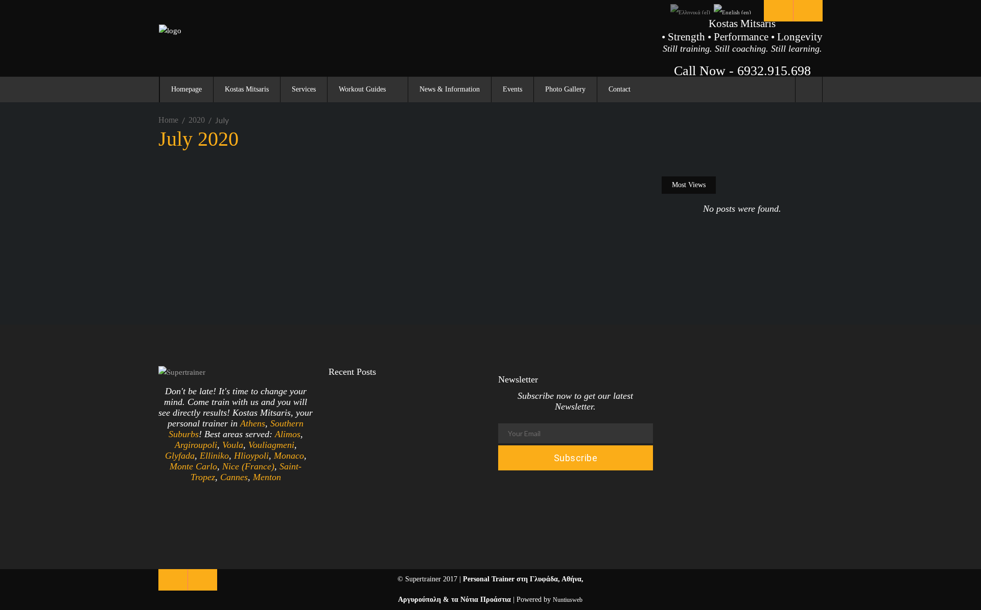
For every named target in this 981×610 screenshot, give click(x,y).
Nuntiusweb (567, 599)
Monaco (289, 455)
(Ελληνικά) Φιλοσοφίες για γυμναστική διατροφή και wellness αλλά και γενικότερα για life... (435, 422)
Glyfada (180, 455)
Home (168, 120)
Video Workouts (243, 182)
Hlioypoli (251, 455)
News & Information (193, 182)
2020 (197, 120)
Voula (232, 445)
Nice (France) (248, 466)
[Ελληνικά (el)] (690, 9)
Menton (267, 477)
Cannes (234, 477)
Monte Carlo (193, 466)
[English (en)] (732, 9)
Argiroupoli (196, 445)
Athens (252, 423)
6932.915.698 (774, 70)
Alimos (287, 434)
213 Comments (319, 273)
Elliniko (214, 455)
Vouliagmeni (271, 445)
